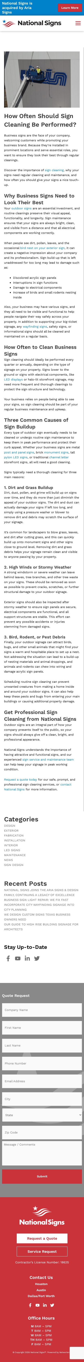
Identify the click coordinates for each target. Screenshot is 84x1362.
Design (9, 826)
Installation (14, 840)
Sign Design (13, 865)
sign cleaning (54, 170)
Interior (11, 845)
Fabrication (14, 835)
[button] (78, 23)
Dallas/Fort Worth (41, 1296)
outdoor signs (21, 208)
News (8, 860)
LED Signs (12, 850)
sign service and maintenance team (47, 759)
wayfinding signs (35, 326)
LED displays (13, 379)
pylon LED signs (16, 457)
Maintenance (15, 855)
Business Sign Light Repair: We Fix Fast (36, 900)
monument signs (56, 452)
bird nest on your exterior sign (42, 248)
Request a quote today (20, 779)
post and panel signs (19, 452)
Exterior (11, 830)
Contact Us (41, 1277)
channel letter (59, 457)
